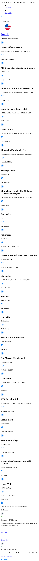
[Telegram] (6, 560)
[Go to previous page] (1, 16)
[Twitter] (4, 560)
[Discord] (2, 560)
